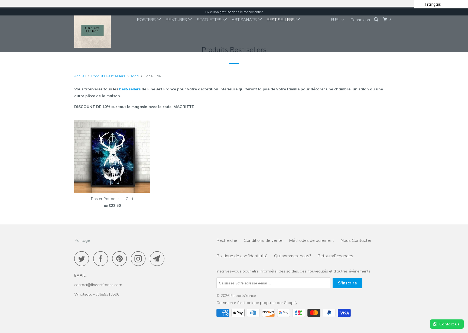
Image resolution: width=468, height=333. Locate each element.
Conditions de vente (263, 240)
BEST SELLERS (281, 19)
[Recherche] (376, 19)
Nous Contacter (355, 240)
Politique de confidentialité (242, 255)
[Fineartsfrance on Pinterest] (121, 258)
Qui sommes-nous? (292, 255)
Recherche (226, 240)
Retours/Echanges (335, 255)
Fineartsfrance (243, 295)
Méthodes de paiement (311, 240)
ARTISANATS (245, 19)
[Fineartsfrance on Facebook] (102, 258)
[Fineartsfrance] (102, 29)
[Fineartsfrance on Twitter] (83, 258)
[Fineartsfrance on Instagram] (140, 258)
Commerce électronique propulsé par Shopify (256, 302)
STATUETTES (210, 19)
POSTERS (147, 19)
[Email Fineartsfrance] (159, 258)
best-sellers (130, 89)
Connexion (360, 19)
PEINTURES (177, 19)
